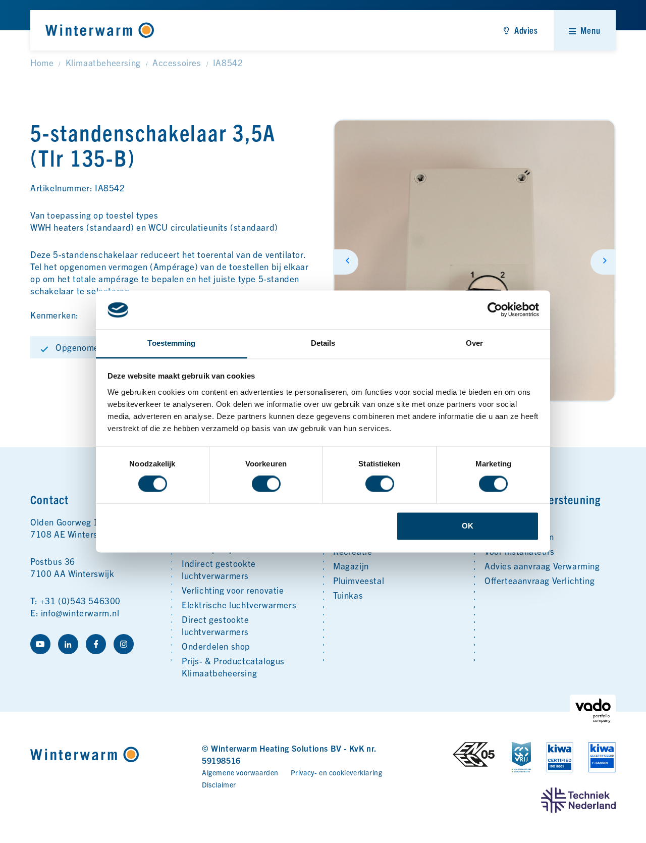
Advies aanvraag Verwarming (542, 565)
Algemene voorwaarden (240, 772)
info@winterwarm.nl (80, 612)
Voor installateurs (519, 551)
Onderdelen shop (216, 646)
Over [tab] (474, 343)
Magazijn (351, 565)
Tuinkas (348, 595)
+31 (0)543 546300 (80, 600)
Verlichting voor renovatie (233, 590)
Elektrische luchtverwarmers (239, 604)
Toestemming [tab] (171, 343)
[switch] (266, 484)
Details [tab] (323, 343)
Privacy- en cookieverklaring (337, 772)
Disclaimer (219, 784)
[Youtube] (40, 644)
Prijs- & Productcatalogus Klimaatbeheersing (233, 666)
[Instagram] (124, 644)
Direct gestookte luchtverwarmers (215, 625)
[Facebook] (96, 644)
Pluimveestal (358, 580)
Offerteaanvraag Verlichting (539, 580)
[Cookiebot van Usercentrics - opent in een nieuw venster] (495, 310)
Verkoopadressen (519, 536)
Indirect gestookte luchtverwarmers (219, 569)
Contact (500, 521)
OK (467, 525)
